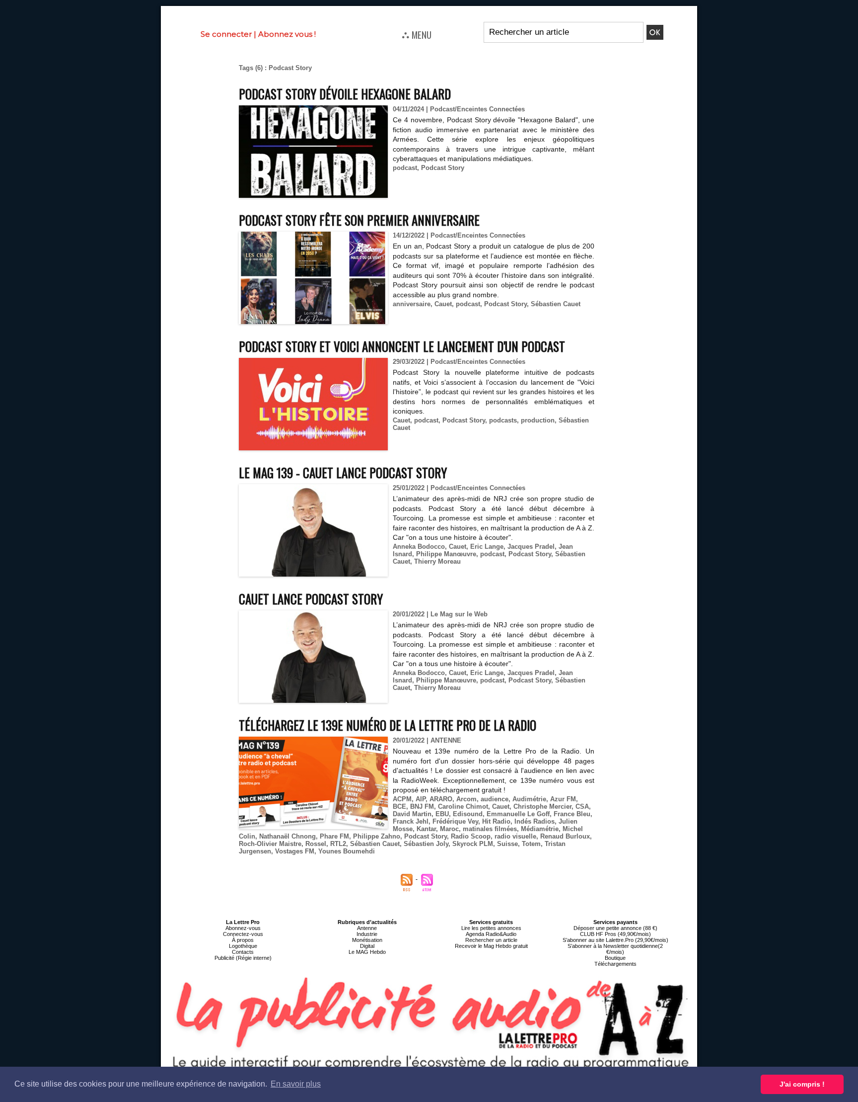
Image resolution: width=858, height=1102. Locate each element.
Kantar (426, 829)
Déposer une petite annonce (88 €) (615, 928)
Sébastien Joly (426, 844)
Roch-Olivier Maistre (270, 844)
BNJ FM (422, 806)
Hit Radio (496, 821)
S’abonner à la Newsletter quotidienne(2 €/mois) (615, 949)
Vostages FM (294, 851)
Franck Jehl (411, 821)
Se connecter (226, 34)
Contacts (243, 952)
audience (494, 799)
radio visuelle (515, 836)
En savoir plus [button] (296, 1084)
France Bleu (572, 814)
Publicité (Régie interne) (243, 958)
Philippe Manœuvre (446, 554)
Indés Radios (534, 821)
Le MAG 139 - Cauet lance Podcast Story (343, 472)
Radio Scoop (471, 836)
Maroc (449, 829)
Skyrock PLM (472, 844)
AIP (421, 799)
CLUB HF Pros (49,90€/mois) (615, 934)
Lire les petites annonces (491, 928)
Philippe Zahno (376, 836)
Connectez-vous (243, 934)
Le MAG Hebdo (367, 952)
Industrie (367, 934)
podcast (405, 167)
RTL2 (338, 844)
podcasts (503, 420)
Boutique (615, 958)
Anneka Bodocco (419, 546)
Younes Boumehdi (346, 851)
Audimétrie (529, 799)
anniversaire (411, 304)
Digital (367, 946)
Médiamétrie (540, 829)
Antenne (367, 928)
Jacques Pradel (531, 546)
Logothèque (243, 946)
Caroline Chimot (463, 806)
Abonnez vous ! (287, 34)
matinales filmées (490, 829)
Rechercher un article (491, 940)
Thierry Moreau (437, 561)
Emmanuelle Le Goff (518, 814)
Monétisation (367, 940)
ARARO (440, 799)
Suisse (507, 844)
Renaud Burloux (565, 836)
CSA (582, 806)
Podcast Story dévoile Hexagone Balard (345, 94)
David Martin (412, 814)
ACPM (402, 799)
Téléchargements (615, 964)
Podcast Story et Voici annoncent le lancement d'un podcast (402, 346)
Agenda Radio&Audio (491, 934)
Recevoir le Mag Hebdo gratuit (491, 946)
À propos (243, 940)
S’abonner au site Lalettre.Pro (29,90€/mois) (615, 940)
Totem (531, 844)
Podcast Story (442, 167)
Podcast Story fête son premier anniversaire (359, 220)
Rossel (315, 844)
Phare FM (334, 836)
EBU (442, 814)
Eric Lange (486, 546)
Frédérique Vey (455, 821)
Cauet (443, 304)
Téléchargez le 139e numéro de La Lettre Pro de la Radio (387, 725)
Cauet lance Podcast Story (311, 599)
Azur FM (563, 799)
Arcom (466, 799)
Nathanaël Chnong (287, 836)
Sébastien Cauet (555, 304)
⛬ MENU (416, 34)
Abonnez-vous (243, 928)
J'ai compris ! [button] (802, 1084)
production (538, 420)
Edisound (468, 814)
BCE (399, 806)
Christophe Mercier (542, 806)
